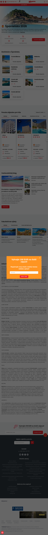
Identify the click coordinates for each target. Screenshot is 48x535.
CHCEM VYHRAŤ (24, 276)
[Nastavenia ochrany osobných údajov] (2, 532)
